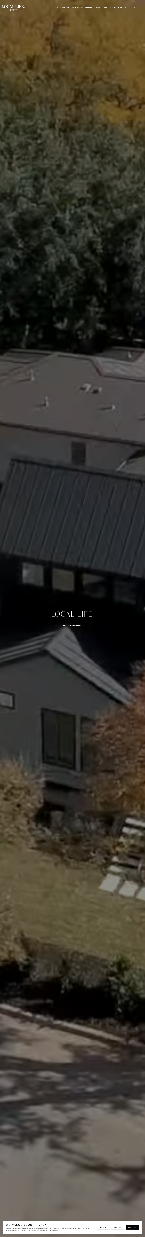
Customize (118, 1227)
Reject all (103, 1227)
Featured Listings (72, 625)
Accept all (132, 1227)
